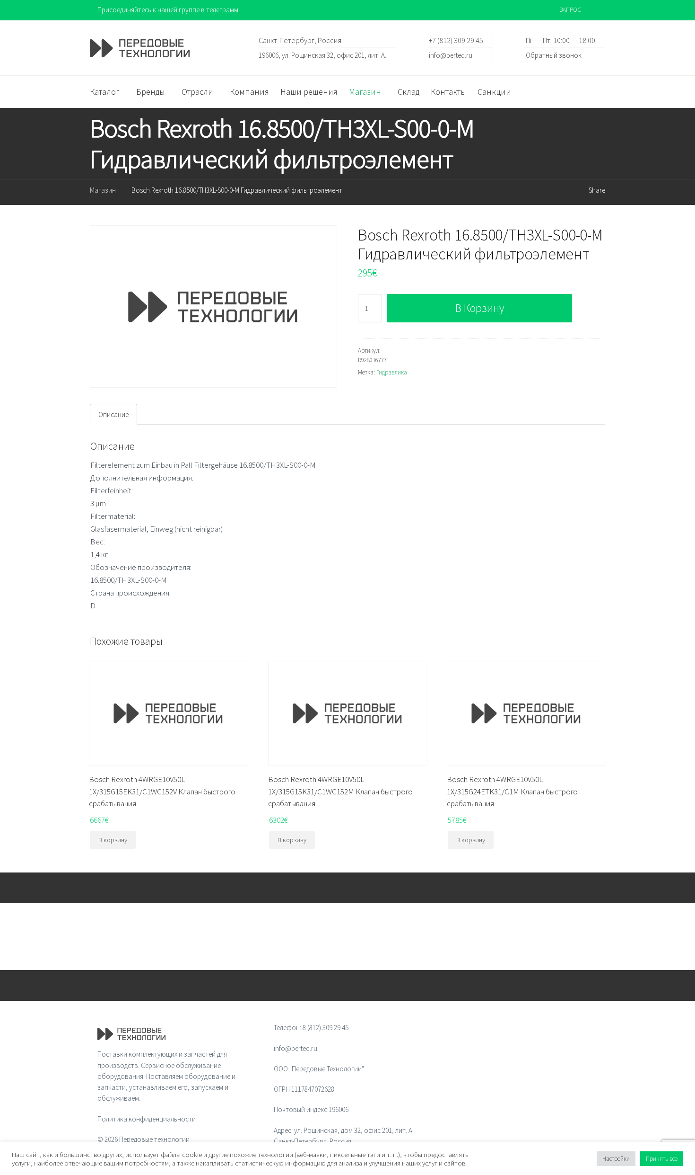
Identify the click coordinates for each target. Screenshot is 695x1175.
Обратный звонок (554, 54)
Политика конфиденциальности (146, 1118)
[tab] (113, 414)
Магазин (103, 190)
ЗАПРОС (570, 10)
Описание (113, 414)
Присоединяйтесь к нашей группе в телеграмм (167, 9)
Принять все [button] (662, 1159)
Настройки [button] (616, 1159)
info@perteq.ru (450, 54)
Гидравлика (391, 372)
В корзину (479, 308)
